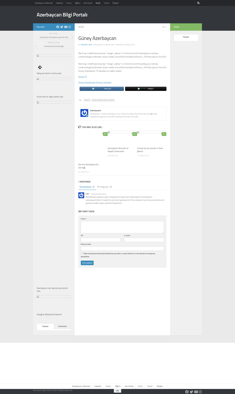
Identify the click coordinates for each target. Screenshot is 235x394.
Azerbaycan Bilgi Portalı (62, 15)
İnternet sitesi (86, 244)
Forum (69, 3)
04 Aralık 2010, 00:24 (99, 194)
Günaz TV (82, 76)
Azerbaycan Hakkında (44, 3)
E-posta (127, 235)
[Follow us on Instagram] (69, 26)
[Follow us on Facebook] (57, 26)
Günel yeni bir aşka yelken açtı (50, 96)
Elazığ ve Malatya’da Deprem (49, 314)
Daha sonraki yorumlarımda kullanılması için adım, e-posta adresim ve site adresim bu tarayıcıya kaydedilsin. (118, 255)
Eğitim (77, 3)
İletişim (116, 3)
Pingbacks (105, 187)
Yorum (84, 219)
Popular (45, 326)
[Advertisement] (117, 361)
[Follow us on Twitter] (61, 26)
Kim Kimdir (88, 3)
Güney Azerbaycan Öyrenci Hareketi (94, 82)
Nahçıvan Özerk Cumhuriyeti (49, 73)
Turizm (106, 3)
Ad (82, 235)
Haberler (59, 3)
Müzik (98, 3)
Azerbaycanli (86, 45)
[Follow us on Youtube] (65, 26)
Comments (88, 187)
